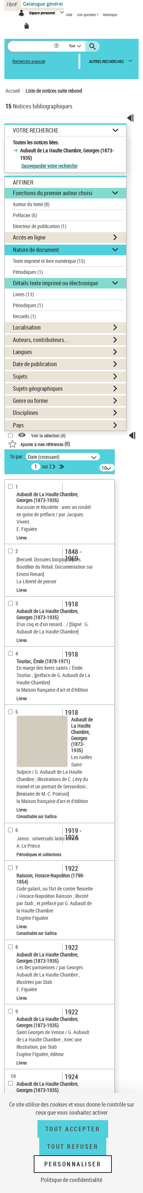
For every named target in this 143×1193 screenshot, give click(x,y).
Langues (22, 352)
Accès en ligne (29, 237)
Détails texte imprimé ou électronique (55, 283)
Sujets (20, 376)
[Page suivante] (55, 466)
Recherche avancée (28, 61)
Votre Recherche (35, 130)
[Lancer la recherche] (93, 46)
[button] (57, 46)
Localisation (27, 327)
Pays (18, 425)
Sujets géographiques (38, 388)
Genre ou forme (30, 401)
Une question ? (88, 14)
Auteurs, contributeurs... (41, 340)
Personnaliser (73, 1164)
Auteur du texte (31, 204)
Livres (23, 294)
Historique (110, 14)
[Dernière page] (62, 466)
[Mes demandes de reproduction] (27, 26)
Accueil (13, 90)
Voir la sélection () (48, 435)
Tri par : (17, 456)
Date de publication (35, 364)
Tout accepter (72, 1129)
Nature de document (36, 250)
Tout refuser (72, 1146)
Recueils (24, 316)
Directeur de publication (39, 226)
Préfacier (25, 215)
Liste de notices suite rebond (54, 90)
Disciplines (25, 413)
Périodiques (28, 271)
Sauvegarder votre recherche (49, 165)
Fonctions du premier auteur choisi (52, 193)
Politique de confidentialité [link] (71, 1180)
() (45, 443)
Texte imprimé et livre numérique (49, 260)
